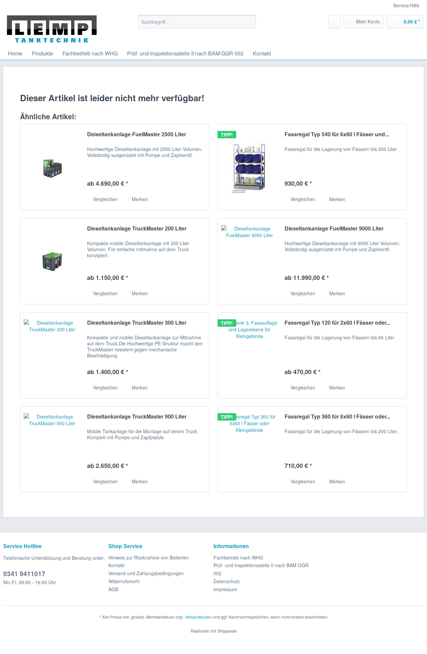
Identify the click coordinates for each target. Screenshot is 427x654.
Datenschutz (227, 581)
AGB (113, 589)
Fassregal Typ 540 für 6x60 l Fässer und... (337, 134)
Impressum (225, 589)
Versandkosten (198, 617)
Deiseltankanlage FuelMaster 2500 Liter (136, 134)
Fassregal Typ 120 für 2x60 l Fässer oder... (337, 322)
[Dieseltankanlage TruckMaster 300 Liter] (52, 355)
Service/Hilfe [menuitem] (406, 5)
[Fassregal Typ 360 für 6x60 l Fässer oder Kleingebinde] (249, 449)
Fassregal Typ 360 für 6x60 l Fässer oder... (337, 416)
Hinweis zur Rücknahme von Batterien (148, 557)
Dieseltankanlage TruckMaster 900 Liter (136, 416)
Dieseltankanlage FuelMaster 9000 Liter (334, 228)
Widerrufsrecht (123, 581)
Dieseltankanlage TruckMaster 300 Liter (136, 322)
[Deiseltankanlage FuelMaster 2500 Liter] (52, 167)
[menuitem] (197, 21)
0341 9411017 (24, 573)
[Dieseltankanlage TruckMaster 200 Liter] (52, 261)
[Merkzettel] (335, 21)
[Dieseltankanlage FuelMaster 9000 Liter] (249, 261)
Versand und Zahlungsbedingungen (146, 573)
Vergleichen (105, 199)
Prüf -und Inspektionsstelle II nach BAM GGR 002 (261, 569)
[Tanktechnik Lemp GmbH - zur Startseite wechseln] (52, 29)
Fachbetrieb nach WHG (238, 557)
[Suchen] (250, 21)
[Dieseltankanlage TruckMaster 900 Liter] (52, 449)
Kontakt (116, 565)
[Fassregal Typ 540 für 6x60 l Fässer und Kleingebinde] (249, 167)
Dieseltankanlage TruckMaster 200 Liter (136, 228)
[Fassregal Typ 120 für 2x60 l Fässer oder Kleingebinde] (249, 355)
